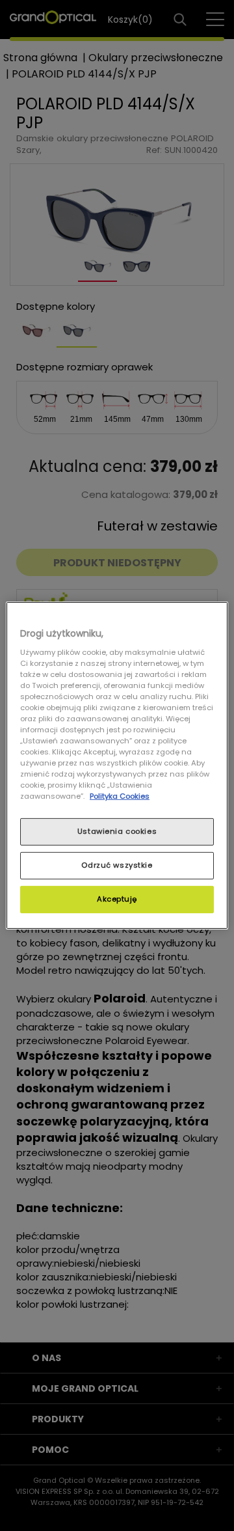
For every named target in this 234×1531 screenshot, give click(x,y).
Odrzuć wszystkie (116, 865)
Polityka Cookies (120, 796)
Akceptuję (117, 899)
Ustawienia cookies (117, 831)
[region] (117, 765)
